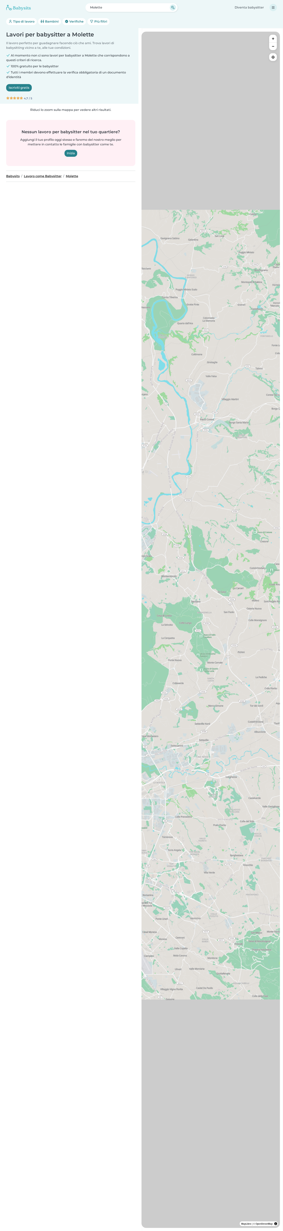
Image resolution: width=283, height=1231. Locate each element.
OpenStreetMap (264, 1223)
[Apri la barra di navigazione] (273, 7)
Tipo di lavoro (23, 21)
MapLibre (246, 1223)
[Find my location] (273, 57)
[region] (211, 630)
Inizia (71, 153)
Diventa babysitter (249, 7)
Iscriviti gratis (19, 87)
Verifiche (76, 21)
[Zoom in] (273, 38)
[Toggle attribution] (275, 1223)
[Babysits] (18, 7)
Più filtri (100, 21)
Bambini (51, 21)
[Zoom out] (273, 46)
